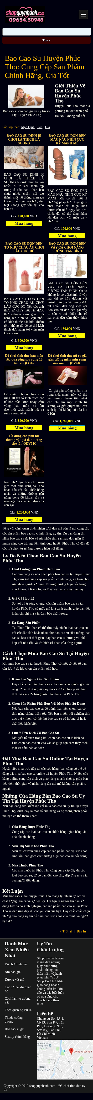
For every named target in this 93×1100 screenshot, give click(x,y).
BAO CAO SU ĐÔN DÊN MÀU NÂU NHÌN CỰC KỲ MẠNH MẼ (67, 139)
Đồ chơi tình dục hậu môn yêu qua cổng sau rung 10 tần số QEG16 (24, 359)
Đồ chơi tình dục (16, 964)
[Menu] (83, 14)
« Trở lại (66, 931)
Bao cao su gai (14, 1029)
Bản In (81, 931)
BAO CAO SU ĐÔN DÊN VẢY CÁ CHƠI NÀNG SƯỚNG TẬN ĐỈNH (67, 247)
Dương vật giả (14, 979)
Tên (39, 127)
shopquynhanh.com (42, 1086)
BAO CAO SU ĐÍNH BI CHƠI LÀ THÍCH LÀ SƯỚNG (24, 139)
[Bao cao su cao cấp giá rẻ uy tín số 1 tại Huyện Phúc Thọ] (26, 107)
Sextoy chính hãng (17, 1037)
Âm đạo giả (13, 972)
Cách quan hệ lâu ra (18, 1010)
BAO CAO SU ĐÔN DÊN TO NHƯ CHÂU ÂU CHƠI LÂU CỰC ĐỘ (24, 247)
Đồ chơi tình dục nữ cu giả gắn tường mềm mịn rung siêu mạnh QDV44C (67, 359)
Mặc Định (28, 127)
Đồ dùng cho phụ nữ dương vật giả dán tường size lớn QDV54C (24, 439)
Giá (47, 127)
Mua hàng (24, 223)
